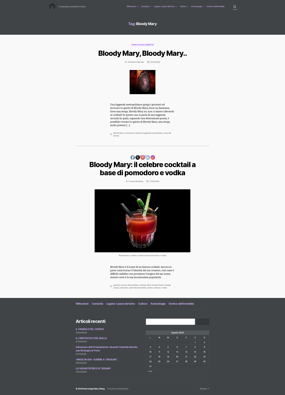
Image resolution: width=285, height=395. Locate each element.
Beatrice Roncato (137, 62)
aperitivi (116, 285)
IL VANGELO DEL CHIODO (90, 329)
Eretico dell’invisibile (216, 6)
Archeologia (196, 6)
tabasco (157, 288)
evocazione (129, 133)
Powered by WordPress (117, 389)
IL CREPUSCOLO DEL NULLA (91, 338)
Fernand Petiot (158, 285)
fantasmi (138, 133)
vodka (164, 288)
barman (124, 285)
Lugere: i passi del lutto (164, 6)
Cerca (203, 321)
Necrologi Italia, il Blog (94, 389)
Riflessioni (131, 6)
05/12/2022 (155, 62)
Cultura (183, 6)
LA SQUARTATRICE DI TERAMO (93, 368)
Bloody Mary (118, 133)
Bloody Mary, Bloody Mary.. (142, 53)
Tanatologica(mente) (142, 45)
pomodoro (124, 288)
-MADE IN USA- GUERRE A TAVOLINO (96, 359)
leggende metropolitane (153, 133)
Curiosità (145, 6)
